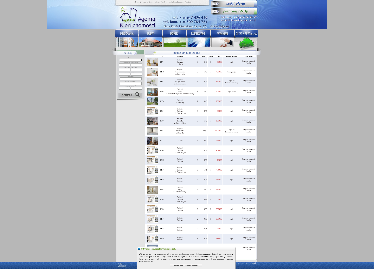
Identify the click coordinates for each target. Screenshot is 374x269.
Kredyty (164, 2)
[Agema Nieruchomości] (136, 17)
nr (162, 56)
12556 (162, 219)
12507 (162, 170)
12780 (162, 101)
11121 (162, 140)
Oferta (157, 2)
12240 (162, 239)
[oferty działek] (175, 39)
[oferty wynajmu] (223, 39)
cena (218, 56)
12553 (162, 199)
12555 (162, 209)
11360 (162, 121)
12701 (162, 62)
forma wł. (248, 56)
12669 (162, 72)
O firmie (150, 2)
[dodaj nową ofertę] (234, 3)
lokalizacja (180, 56)
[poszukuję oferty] (234, 11)
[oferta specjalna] (247, 39)
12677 (162, 82)
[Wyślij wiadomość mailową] (239, 20)
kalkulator (173, 2)
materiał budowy (231, 56)
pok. (197, 56)
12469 (162, 150)
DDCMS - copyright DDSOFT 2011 (242, 263)
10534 (162, 131)
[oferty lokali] (199, 39)
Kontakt (188, 2)
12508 (162, 180)
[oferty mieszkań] (126, 39)
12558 (162, 229)
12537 (162, 190)
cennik (180, 2)
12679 (162, 91)
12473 (162, 160)
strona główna (140, 2)
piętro (211, 56)
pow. (203, 56)
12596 (162, 111)
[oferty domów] (150, 39)
